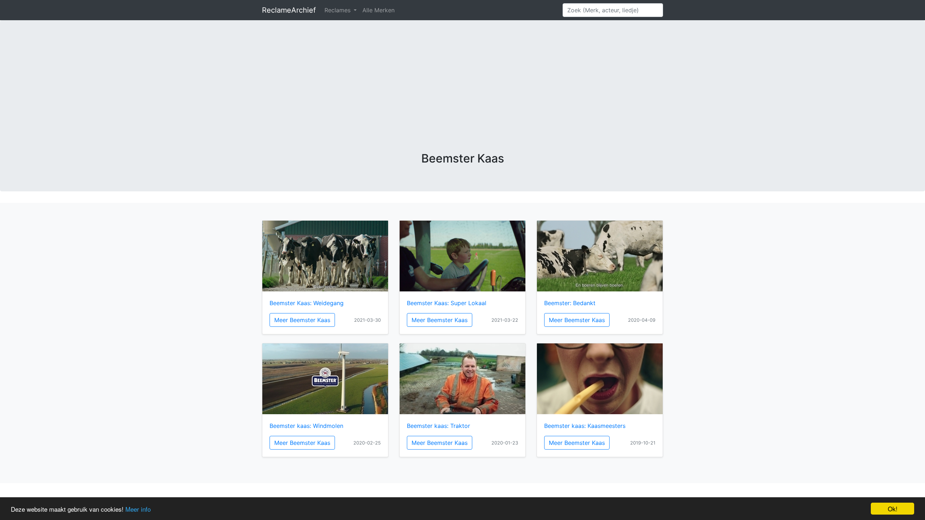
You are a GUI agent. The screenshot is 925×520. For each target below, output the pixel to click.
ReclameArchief (289, 10)
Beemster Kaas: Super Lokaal (446, 303)
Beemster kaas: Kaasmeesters (584, 425)
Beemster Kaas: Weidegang (307, 303)
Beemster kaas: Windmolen (306, 425)
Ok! (893, 508)
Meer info (138, 509)
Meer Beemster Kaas (302, 320)
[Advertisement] (462, 97)
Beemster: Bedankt (569, 303)
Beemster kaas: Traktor (438, 425)
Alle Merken (378, 10)
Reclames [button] (338, 10)
